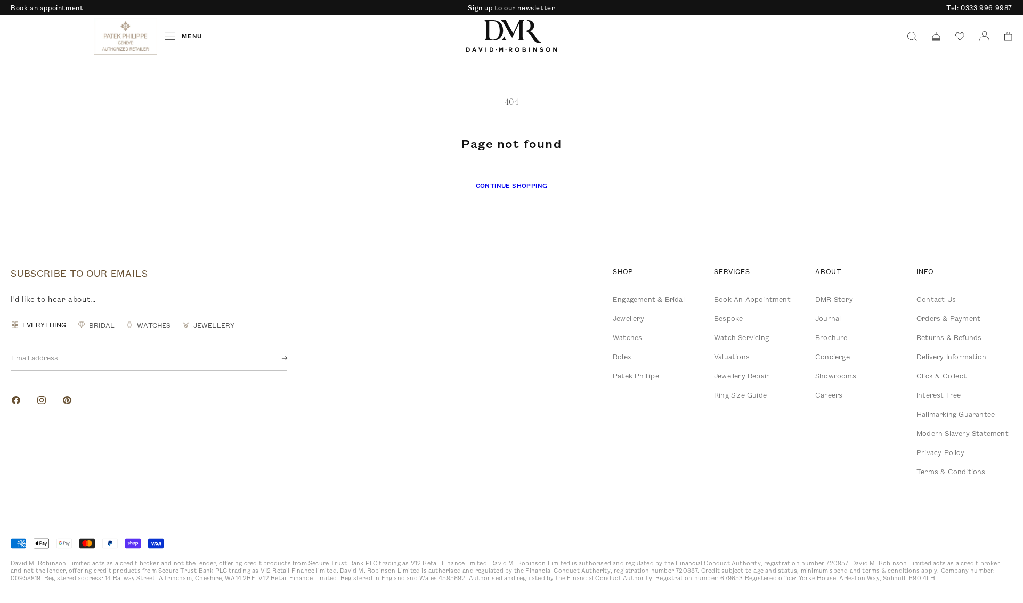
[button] (1004, 36)
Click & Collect (941, 375)
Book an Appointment (752, 299)
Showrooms (835, 375)
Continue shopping (512, 185)
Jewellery (628, 318)
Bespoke (728, 318)
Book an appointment (47, 7)
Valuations (732, 356)
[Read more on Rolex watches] (51, 36)
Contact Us (936, 299)
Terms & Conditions (951, 471)
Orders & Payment (948, 318)
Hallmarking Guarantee (955, 414)
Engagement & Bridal (649, 299)
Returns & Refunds (948, 337)
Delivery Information (951, 356)
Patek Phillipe (636, 375)
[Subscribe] (276, 358)
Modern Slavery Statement (962, 433)
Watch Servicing (741, 337)
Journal (828, 318)
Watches (627, 337)
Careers (828, 395)
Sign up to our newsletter (511, 7)
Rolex (622, 356)
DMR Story (834, 299)
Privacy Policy (940, 452)
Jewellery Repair (741, 375)
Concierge (832, 356)
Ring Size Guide (740, 395)
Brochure (831, 337)
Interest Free (938, 395)
